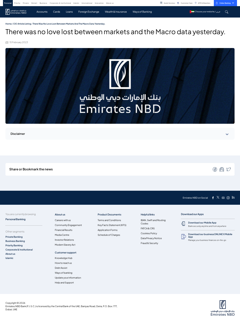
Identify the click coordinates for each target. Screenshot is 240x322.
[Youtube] (223, 198)
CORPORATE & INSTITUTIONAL (60, 3)
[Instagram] (228, 198)
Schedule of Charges (109, 235)
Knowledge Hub (63, 258)
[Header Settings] (116, 3)
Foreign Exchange (88, 11)
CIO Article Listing (22, 23)
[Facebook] (213, 198)
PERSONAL (8, 3)
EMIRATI (34, 3)
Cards (56, 11)
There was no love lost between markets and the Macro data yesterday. (69, 23)
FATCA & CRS (148, 228)
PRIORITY (17, 3)
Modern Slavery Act (65, 244)
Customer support (65, 252)
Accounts (42, 11)
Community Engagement (68, 225)
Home (8, 23)
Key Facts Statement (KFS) (112, 225)
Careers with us (63, 220)
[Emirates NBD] (17, 12)
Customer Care (187, 3)
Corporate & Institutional (19, 249)
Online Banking (225, 3)
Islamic (9, 258)
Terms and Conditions (109, 220)
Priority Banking (14, 245)
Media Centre (62, 235)
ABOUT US (110, 3)
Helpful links (148, 214)
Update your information (68, 277)
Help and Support (64, 282)
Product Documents (109, 214)
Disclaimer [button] (18, 133)
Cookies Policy (149, 233)
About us (10, 254)
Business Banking (15, 241)
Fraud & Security (149, 243)
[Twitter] (218, 198)
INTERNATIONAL (87, 3)
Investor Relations (64, 240)
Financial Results (63, 230)
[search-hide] (226, 11)
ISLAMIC (76, 3)
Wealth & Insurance (116, 11)
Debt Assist (61, 268)
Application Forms (108, 230)
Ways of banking (63, 273)
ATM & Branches (204, 3)
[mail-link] (215, 169)
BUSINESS (43, 3)
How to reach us (63, 263)
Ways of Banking (142, 11)
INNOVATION (99, 3)
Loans (69, 11)
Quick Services (169, 3)
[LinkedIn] (233, 198)
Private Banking (14, 237)
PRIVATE (26, 3)
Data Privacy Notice (151, 238)
